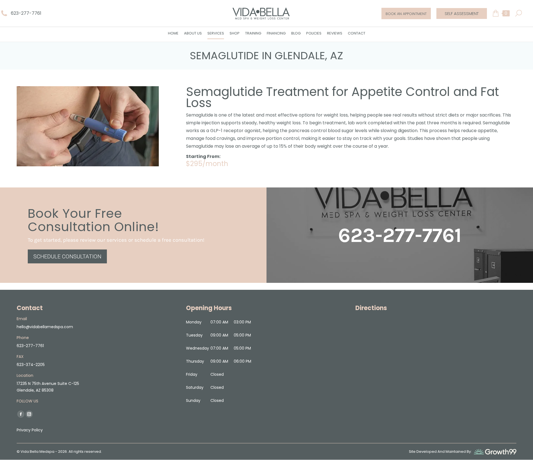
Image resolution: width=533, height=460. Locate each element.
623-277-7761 (26, 13)
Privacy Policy (30, 430)
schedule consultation (67, 256)
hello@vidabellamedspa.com (45, 327)
